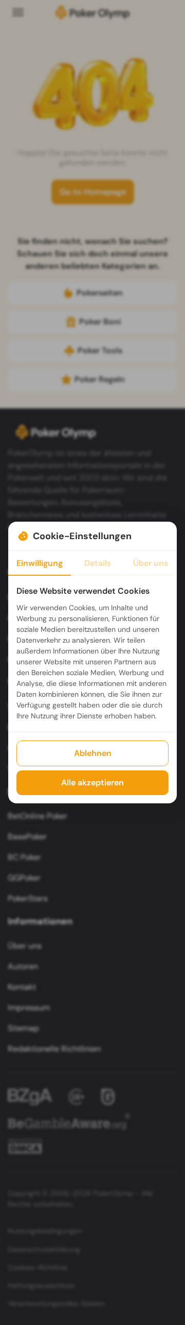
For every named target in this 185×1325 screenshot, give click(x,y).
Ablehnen (93, 753)
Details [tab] (97, 563)
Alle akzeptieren (92, 782)
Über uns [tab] (150, 563)
